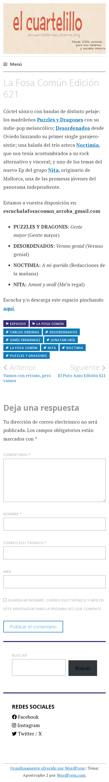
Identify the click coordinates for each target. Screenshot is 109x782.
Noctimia (87, 145)
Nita (53, 170)
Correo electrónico (24, 542)
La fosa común (50, 324)
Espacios (18, 324)
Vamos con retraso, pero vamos (27, 373)
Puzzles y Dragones (60, 119)
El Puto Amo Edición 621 (82, 370)
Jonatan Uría (63, 340)
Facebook (28, 717)
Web (7, 571)
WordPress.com (71, 775)
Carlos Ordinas (24, 332)
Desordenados (73, 128)
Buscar (19, 655)
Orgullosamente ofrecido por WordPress (47, 768)
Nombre (12, 513)
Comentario (16, 454)
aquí (8, 308)
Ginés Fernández (25, 340)
